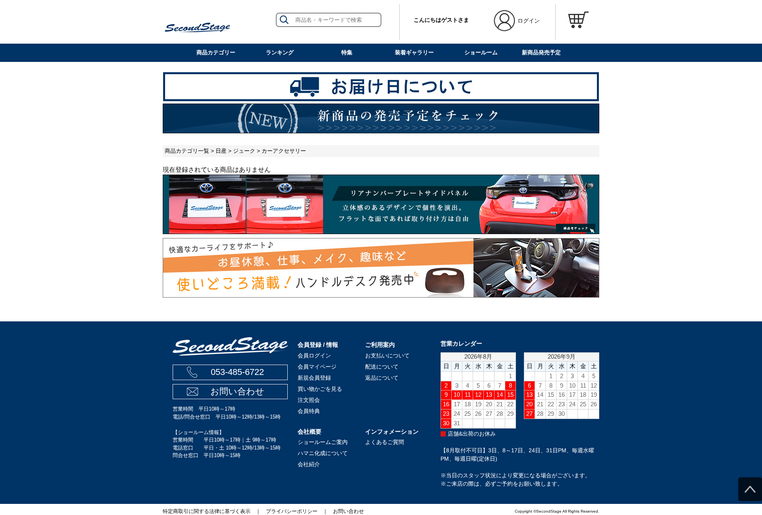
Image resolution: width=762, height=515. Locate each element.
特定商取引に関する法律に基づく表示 (206, 511)
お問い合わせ (237, 391)
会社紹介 (309, 464)
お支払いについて (387, 355)
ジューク (244, 151)
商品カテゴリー (215, 52)
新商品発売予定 (541, 52)
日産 (221, 151)
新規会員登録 (314, 378)
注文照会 (309, 400)
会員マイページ (317, 366)
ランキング (280, 52)
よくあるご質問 (384, 442)
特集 (346, 52)
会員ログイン (314, 355)
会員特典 (309, 411)
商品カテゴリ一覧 (187, 151)
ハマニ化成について (323, 453)
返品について (381, 378)
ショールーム (481, 52)
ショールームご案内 (323, 442)
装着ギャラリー (414, 52)
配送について (381, 366)
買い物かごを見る (320, 389)
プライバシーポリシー (292, 511)
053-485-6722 (237, 372)
